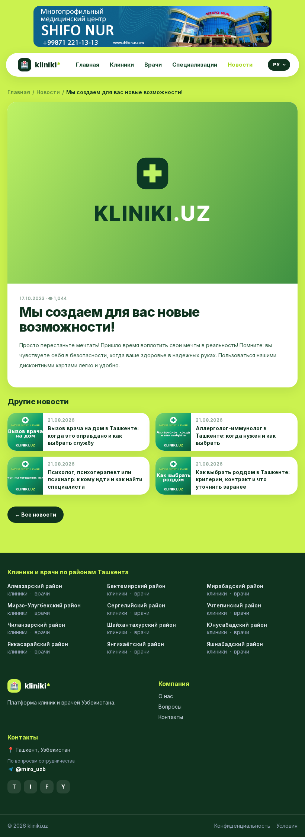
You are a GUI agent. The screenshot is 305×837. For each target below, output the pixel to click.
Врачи (153, 64)
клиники (17, 593)
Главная (87, 64)
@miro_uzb (31, 769)
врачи (42, 593)
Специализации (194, 64)
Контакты (170, 717)
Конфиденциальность (242, 825)
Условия (287, 825)
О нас (165, 696)
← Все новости (35, 514)
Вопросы (170, 706)
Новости (240, 64)
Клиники (122, 64)
